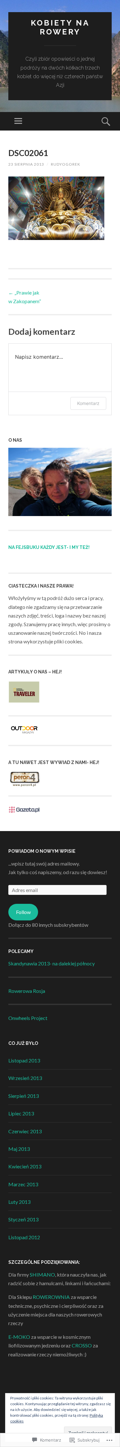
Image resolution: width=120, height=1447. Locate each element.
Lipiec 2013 (21, 1113)
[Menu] (18, 121)
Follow (23, 912)
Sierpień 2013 (23, 1096)
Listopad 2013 (24, 1060)
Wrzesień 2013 (25, 1078)
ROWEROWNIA (51, 1297)
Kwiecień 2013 (24, 1166)
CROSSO (82, 1345)
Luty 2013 (19, 1202)
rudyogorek (65, 164)
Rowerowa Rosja (26, 991)
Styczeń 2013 (23, 1219)
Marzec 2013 (23, 1184)
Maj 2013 (19, 1149)
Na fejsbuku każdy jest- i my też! (49, 547)
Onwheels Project (27, 1018)
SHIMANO (42, 1274)
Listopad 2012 (24, 1237)
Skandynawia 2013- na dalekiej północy (51, 963)
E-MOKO (19, 1337)
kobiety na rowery (60, 27)
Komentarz (88, 403)
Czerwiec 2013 (25, 1131)
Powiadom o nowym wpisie (42, 851)
